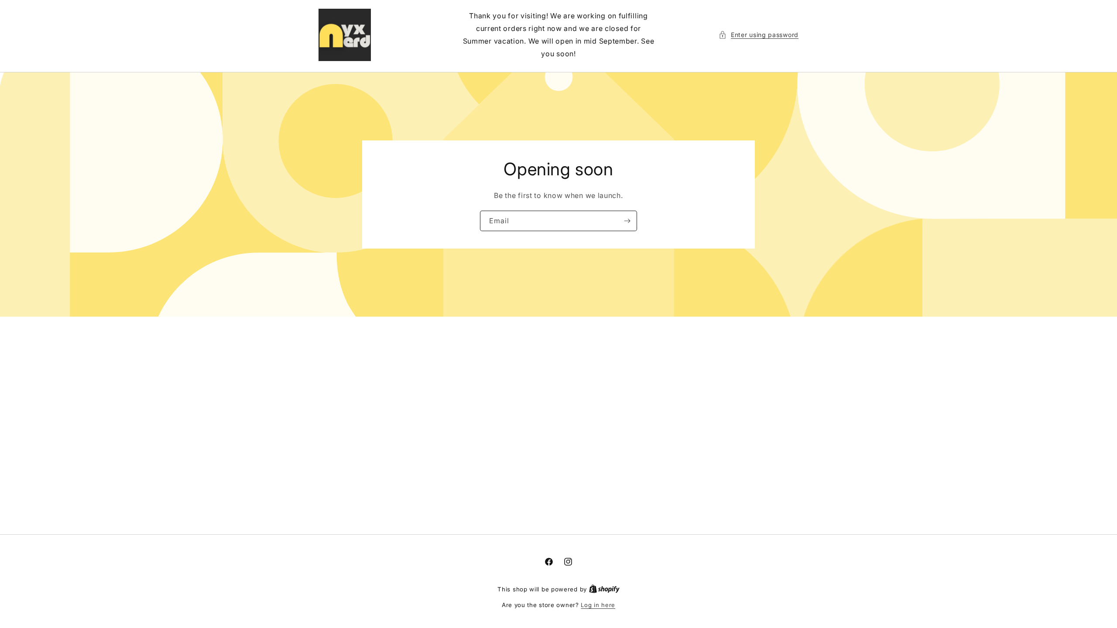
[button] (758, 34)
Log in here (598, 604)
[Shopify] (604, 589)
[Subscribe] (627, 221)
